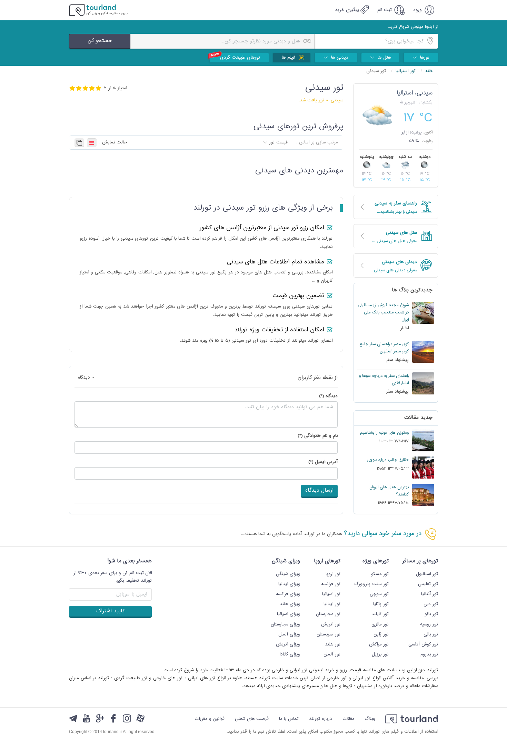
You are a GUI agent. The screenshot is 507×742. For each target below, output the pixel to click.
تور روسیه (429, 624)
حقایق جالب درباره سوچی (388, 460)
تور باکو (431, 614)
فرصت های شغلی (252, 719)
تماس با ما (289, 719)
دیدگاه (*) (328, 396)
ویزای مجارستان (285, 624)
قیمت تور (278, 142)
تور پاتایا (381, 604)
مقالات (348, 719)
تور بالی (431, 634)
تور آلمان (332, 654)
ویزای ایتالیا (289, 584)
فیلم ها (289, 57)
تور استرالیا (406, 71)
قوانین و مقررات (210, 719)
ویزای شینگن (288, 574)
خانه (429, 71)
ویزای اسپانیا (288, 614)
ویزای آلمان (289, 634)
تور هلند (332, 644)
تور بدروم (429, 654)
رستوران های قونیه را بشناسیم (384, 433)
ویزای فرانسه (288, 594)
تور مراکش (379, 644)
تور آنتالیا (429, 594)
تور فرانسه (330, 584)
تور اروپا (333, 574)
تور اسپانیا (331, 594)
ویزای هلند (290, 604)
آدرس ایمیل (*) (323, 462)
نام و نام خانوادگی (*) (318, 436)
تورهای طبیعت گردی (240, 57)
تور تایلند (380, 614)
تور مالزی (380, 624)
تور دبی (431, 604)
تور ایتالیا (332, 604)
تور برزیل (380, 654)
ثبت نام (385, 10)
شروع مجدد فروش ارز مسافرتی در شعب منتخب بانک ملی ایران (383, 312)
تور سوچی (379, 594)
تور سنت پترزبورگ (371, 584)
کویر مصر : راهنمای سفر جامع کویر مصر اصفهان (384, 348)
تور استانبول (427, 574)
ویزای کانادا (289, 654)
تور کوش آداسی (423, 644)
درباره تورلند (320, 719)
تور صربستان (328, 634)
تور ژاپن (381, 634)
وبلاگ (370, 719)
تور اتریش (330, 624)
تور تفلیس (428, 584)
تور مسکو (380, 574)
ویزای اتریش (288, 644)
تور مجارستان (328, 614)
